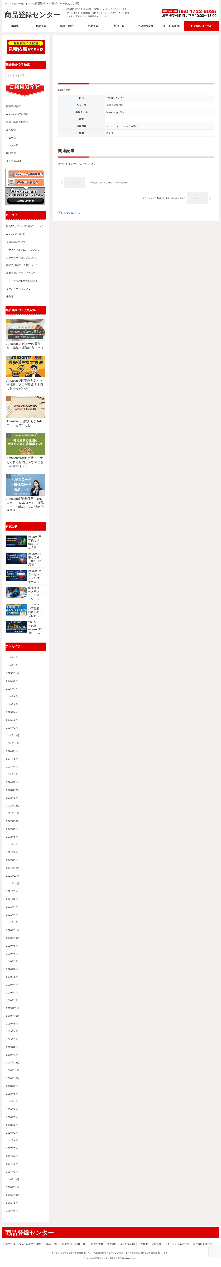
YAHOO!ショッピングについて (23, 249)
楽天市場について (16, 241)
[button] (42, 75)
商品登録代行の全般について (22, 265)
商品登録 (10, 1244)
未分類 (9, 296)
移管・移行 (52, 1244)
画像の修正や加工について (20, 273)
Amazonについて (15, 234)
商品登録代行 (13, 106)
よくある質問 (13, 160)
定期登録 (11, 129)
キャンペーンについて (18, 288)
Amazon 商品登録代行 (31, 1244)
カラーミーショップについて (22, 257)
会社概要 (143, 1244)
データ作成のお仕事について (22, 280)
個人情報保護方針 (202, 1244)
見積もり (156, 1244)
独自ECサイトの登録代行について (24, 226)
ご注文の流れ (13, 145)
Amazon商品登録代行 (18, 114)
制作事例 (11, 153)
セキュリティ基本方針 (177, 1244)
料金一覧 (11, 137)
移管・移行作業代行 (17, 121)
